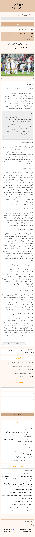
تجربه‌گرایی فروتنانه (27, 454)
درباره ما (32, 522)
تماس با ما (26, 522)
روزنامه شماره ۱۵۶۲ (29, 29)
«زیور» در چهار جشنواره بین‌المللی (24, 445)
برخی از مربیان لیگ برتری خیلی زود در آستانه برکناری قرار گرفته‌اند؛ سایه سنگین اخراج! (18, 440)
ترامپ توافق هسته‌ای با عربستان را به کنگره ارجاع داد (19, 508)
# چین (4, 350)
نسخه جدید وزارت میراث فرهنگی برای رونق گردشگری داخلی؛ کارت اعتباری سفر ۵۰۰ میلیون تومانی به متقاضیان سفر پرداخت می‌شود (17, 434)
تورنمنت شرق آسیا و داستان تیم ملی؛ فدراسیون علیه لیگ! (17, 363)
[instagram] (33, 525)
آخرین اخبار (17, 422)
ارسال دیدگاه (17, 414)
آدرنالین (21, 29)
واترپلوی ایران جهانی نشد (25, 377)
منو (17, 24)
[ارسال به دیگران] (2, 78)
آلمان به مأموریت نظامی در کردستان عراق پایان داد (19, 511)
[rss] (31, 525)
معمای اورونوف (28, 426)
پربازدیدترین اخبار (17, 466)
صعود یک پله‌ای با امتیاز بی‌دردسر (23, 373)
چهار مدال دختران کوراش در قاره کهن (22, 366)
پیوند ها (21, 522)
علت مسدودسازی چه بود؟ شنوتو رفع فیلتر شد (21, 460)
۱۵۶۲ (27, 34)
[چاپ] (33, 78)
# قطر (26, 353)
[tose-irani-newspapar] (17, 5)
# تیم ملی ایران (12, 350)
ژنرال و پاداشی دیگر (22, 15)
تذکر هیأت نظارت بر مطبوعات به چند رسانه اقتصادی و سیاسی (17, 451)
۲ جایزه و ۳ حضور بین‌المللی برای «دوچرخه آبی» (20, 448)
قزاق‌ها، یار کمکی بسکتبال (25, 370)
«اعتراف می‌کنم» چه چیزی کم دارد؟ (23, 457)
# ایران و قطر (20, 350)
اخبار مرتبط (18, 358)
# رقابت (32, 353)
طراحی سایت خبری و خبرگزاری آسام (7, 530)
